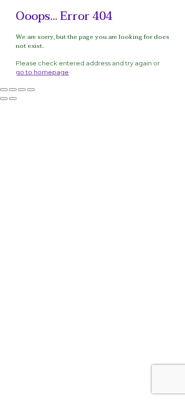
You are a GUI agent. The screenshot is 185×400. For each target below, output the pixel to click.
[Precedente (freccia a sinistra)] (4, 98)
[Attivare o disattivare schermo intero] (13, 89)
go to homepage (42, 72)
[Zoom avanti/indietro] (4, 89)
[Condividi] (22, 89)
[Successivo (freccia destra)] (13, 98)
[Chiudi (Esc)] (31, 89)
